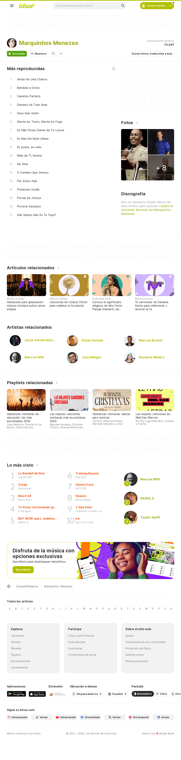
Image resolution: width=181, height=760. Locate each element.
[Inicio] (8, 586)
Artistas (16, 641)
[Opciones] (61, 53)
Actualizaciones (20, 661)
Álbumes (16, 648)
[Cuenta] (170, 5)
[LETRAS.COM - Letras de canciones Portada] (27, 5)
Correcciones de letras (82, 654)
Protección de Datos (138, 648)
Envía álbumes (76, 641)
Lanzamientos (19, 667)
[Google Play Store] (16, 694)
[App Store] (37, 694)
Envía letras (75, 648)
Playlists (16, 654)
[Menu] (12, 5)
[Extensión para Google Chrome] (58, 694)
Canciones (17, 635)
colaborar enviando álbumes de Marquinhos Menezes (147, 210)
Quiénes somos (134, 654)
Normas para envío (136, 661)
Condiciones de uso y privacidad (145, 641)
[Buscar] (122, 5)
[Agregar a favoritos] (53, 53)
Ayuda (129, 635)
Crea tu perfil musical (81, 635)
